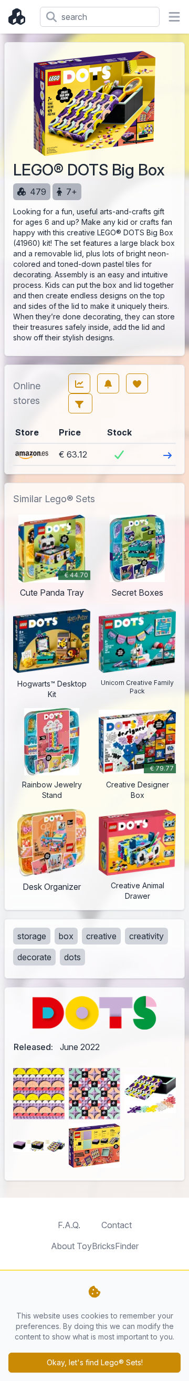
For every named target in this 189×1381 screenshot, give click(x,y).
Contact (116, 1225)
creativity (146, 936)
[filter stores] (80, 403)
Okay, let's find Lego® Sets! (95, 1362)
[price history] (79, 383)
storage (31, 936)
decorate (34, 957)
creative (101, 936)
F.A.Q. (69, 1225)
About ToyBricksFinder (95, 1246)
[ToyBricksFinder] (20, 17)
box (66, 936)
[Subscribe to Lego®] (108, 383)
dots (72, 957)
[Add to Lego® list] (137, 383)
